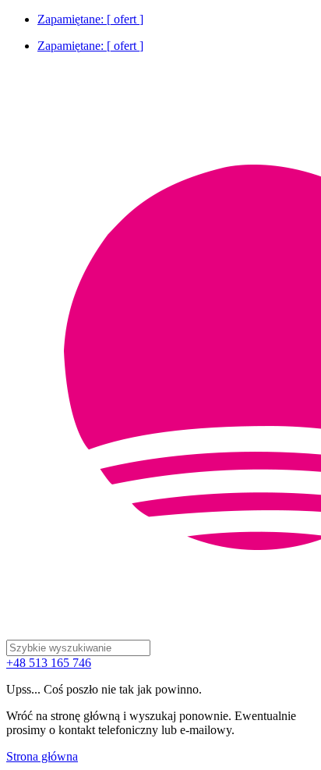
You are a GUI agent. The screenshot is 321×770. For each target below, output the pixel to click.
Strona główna (42, 756)
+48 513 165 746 (48, 662)
